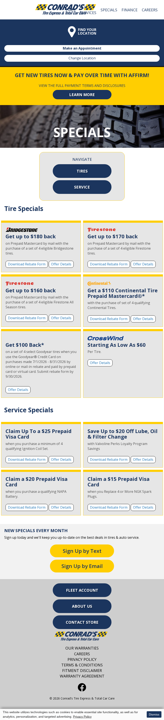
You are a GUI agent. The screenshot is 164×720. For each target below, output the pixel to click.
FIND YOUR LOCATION (87, 31)
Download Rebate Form (26, 264)
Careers (150, 9)
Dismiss (154, 714)
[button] (82, 94)
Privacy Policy (82, 716)
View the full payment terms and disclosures (82, 85)
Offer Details (61, 264)
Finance (130, 9)
